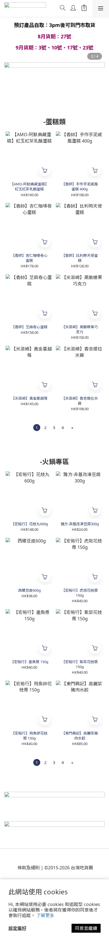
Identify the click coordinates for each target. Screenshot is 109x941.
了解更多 (45, 915)
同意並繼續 (86, 928)
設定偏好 (17, 928)
